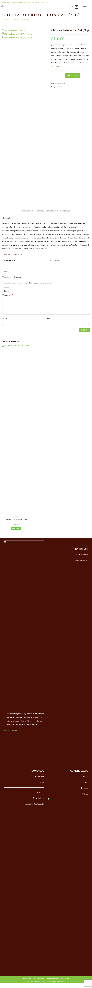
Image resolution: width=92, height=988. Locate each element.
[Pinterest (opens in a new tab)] (78, 2)
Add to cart (72, 75)
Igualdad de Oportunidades (34, 804)
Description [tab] (27, 211)
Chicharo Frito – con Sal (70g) (20, 19)
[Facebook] (5, 741)
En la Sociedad (38, 798)
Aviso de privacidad (38, 978)
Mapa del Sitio (65, 978)
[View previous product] (88, 26)
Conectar (41, 782)
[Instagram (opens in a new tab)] (82, 2)
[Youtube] (5, 756)
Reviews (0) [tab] (65, 211)
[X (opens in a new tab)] (70, 2)
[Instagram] (5, 746)
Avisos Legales (27, 978)
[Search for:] (89, 7)
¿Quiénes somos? (81, 554)
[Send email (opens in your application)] (89, 2)
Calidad (85, 794)
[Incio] (2, 19)
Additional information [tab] (46, 211)
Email (50, 318)
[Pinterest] (5, 751)
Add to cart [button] (16, 528)
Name (5, 318)
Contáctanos (39, 776)
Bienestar (84, 788)
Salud (86, 782)
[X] (5, 736)
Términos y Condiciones (52, 978)
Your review (7, 295)
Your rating (7, 288)
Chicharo (61, 87)
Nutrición (84, 776)
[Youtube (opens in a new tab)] (86, 2)
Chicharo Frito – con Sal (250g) (16, 519)
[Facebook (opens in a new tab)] (74, 2)
